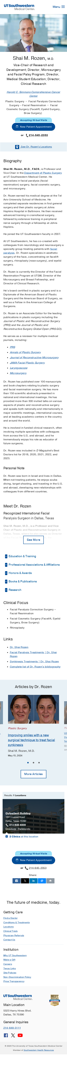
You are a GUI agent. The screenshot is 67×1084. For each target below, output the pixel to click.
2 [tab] (33, 763)
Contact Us (9, 939)
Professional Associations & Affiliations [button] (34, 565)
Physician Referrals (13, 935)
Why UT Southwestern (15, 955)
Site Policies (9, 972)
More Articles (33, 774)
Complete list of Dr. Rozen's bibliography (35, 667)
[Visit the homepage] (19, 7)
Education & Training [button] (22, 556)
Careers (7, 964)
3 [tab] (39, 763)
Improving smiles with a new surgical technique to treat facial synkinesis (31, 740)
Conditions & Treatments (16, 922)
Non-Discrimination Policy (17, 977)
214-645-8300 (17, 825)
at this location (23, 836)
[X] (13, 1036)
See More (33, 540)
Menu (57, 7)
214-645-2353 (38, 135)
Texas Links (9, 968)
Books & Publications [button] (22, 581)
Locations (36, 147)
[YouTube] (20, 1036)
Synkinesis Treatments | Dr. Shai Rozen (34, 661)
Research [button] (14, 590)
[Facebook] (5, 1036)
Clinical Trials (10, 931)
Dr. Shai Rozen (19, 647)
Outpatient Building (18, 813)
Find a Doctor (10, 918)
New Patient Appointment (35, 127)
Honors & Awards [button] (20, 573)
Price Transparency (14, 981)
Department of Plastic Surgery (43, 173)
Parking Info (24, 829)
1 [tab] (28, 763)
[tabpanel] (33, 726)
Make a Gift (9, 959)
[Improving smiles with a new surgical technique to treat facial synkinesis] (33, 709)
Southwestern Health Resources (39, 1050)
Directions (11, 829)
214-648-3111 (12, 1028)
